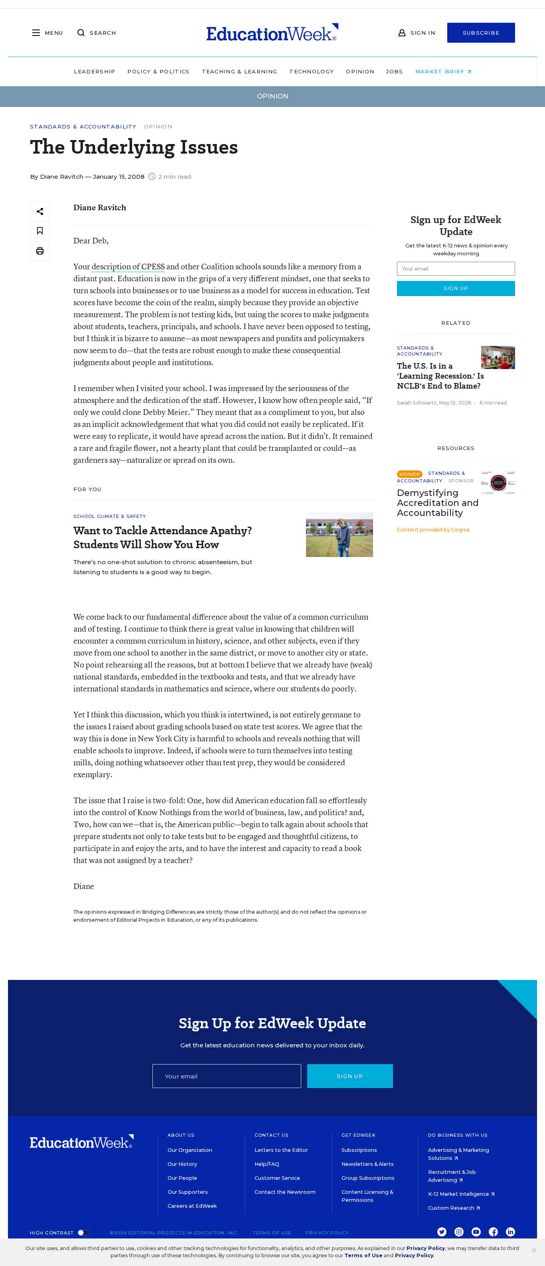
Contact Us (271, 1135)
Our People (182, 1178)
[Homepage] (272, 33)
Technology (311, 71)
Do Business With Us (458, 1135)
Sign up (350, 1076)
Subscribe (481, 33)
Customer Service (277, 1178)
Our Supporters (188, 1192)
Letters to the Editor (281, 1150)
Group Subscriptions (368, 1178)
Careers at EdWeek (192, 1206)
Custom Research (452, 1208)
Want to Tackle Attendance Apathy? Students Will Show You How (162, 537)
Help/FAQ (267, 1164)
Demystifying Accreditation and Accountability (438, 503)
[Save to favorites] (39, 231)
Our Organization (190, 1150)
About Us (181, 1135)
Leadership (94, 71)
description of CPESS (128, 266)
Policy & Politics (158, 71)
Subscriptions (359, 1150)
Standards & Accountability (83, 127)
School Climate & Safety (109, 516)
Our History (182, 1164)
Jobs (394, 71)
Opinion (360, 71)
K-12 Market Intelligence (459, 1194)
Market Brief (441, 71)
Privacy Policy (327, 1233)
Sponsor (461, 481)
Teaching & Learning (240, 71)
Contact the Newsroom (285, 1192)
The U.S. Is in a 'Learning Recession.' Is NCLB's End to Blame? (440, 376)
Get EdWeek (359, 1135)
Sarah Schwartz (416, 403)
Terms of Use (272, 1233)
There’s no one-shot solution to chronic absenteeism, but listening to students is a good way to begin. (162, 567)
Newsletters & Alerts (368, 1164)
